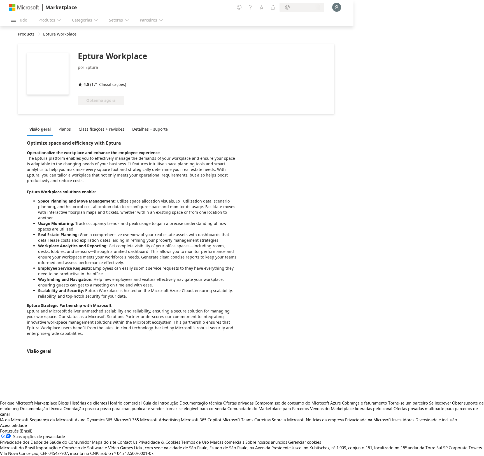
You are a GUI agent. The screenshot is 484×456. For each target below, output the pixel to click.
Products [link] (26, 34)
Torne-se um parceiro (408, 403)
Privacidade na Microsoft (368, 419)
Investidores (403, 419)
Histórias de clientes (88, 403)
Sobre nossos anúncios (266, 442)
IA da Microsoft (14, 419)
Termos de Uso (195, 442)
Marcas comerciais (227, 442)
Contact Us (127, 442)
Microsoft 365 (126, 419)
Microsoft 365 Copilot (201, 419)
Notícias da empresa (325, 419)
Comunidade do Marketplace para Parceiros (268, 408)
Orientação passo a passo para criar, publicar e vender (114, 408)
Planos (65, 129)
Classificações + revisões (101, 129)
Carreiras (262, 419)
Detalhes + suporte (150, 129)
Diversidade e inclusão (436, 419)
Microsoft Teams (237, 419)
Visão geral (40, 129)
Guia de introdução (160, 403)
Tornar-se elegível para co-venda (195, 408)
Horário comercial (125, 403)
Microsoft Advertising (160, 419)
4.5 (86, 84)
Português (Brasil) (16, 431)
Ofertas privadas (238, 403)
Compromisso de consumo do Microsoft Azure (298, 403)
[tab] (41, 129)
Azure (80, 419)
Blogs (63, 403)
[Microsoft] (24, 7)
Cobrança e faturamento (364, 403)
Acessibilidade (13, 425)
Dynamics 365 (99, 419)
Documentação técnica (201, 403)
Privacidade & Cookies (159, 442)
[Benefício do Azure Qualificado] (100, 76)
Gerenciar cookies (304, 442)
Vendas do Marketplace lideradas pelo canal (351, 408)
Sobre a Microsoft (288, 419)
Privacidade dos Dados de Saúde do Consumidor (45, 442)
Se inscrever (440, 403)
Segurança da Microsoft (52, 419)
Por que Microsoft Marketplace (28, 403)
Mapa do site (104, 442)
